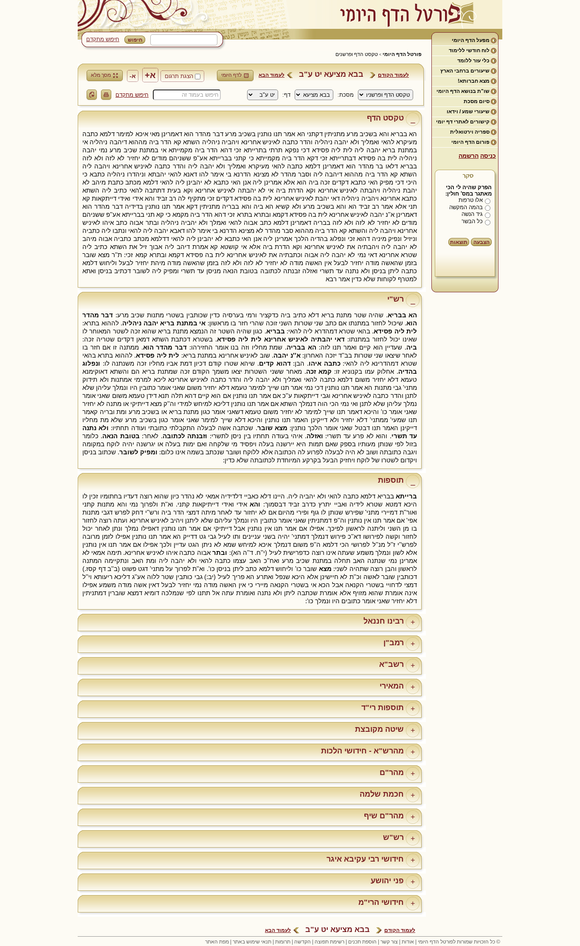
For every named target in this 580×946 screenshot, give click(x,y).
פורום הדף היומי (470, 142)
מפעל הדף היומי (471, 40)
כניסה (488, 155)
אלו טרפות (471, 200)
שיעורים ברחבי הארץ (465, 71)
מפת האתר (217, 942)
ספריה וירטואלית (470, 132)
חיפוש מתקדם (102, 39)
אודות (408, 942)
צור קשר (389, 942)
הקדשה (302, 942)
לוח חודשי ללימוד (469, 50)
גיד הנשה (472, 214)
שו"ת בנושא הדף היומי (463, 91)
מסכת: (346, 95)
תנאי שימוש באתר (252, 942)
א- (133, 76)
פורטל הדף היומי (402, 54)
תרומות (282, 942)
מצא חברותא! (474, 81)
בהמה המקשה (466, 207)
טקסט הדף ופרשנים (356, 54)
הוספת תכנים (362, 942)
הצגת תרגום (179, 76)
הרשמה (469, 155)
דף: (286, 95)
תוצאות (458, 242)
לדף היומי (231, 75)
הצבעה (481, 242)
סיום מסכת (477, 101)
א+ (150, 75)
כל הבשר (472, 221)
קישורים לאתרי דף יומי (463, 122)
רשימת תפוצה (329, 942)
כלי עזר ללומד (473, 61)
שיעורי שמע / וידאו (468, 112)
